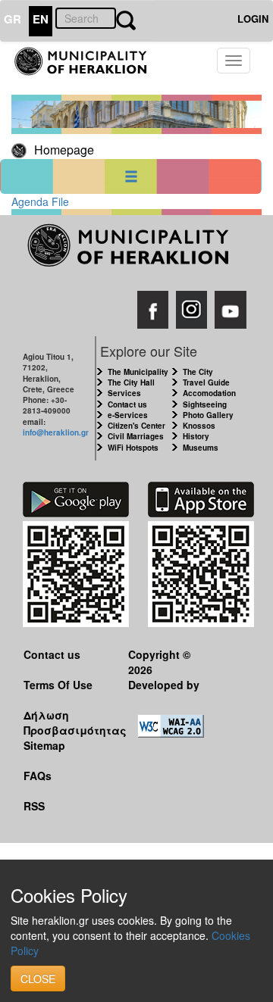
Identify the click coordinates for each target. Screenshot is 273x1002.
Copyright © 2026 (159, 661)
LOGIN (252, 18)
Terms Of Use (58, 684)
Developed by (163, 684)
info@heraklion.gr (56, 432)
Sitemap (44, 745)
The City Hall (131, 382)
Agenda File (40, 201)
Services (124, 393)
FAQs (38, 775)
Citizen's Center (136, 425)
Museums (200, 447)
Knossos (199, 425)
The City (198, 372)
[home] (88, 68)
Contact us (127, 404)
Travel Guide (206, 382)
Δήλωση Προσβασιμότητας (64, 722)
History (196, 436)
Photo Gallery (208, 415)
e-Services (128, 415)
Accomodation (209, 393)
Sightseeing (205, 404)
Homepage (64, 149)
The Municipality (138, 372)
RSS (34, 805)
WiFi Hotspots (133, 447)
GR (12, 19)
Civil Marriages (136, 436)
